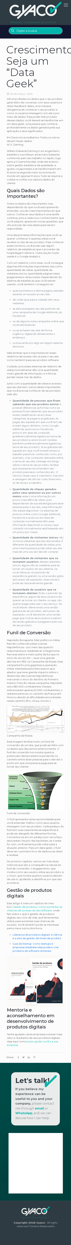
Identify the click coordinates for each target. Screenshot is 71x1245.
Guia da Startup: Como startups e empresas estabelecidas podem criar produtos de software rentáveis (35, 947)
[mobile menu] (66, 5)
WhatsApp (23, 1113)
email (39, 1108)
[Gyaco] (35, 12)
